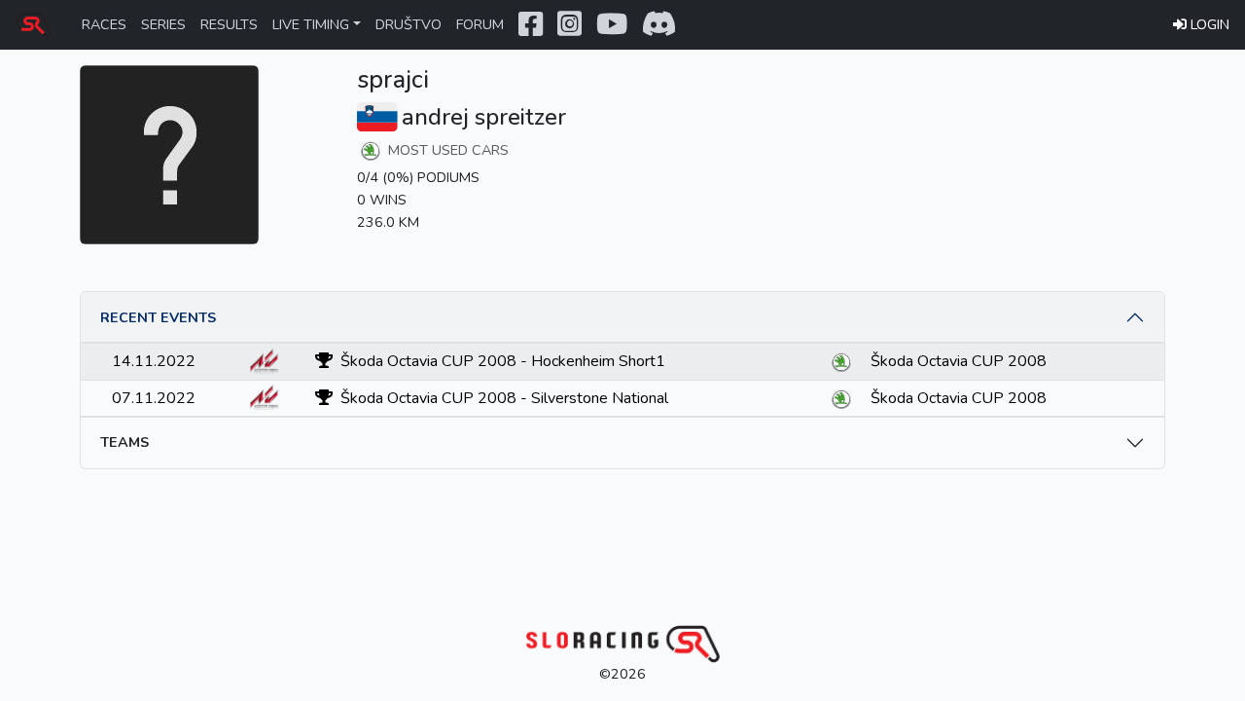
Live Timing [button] (310, 24)
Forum (480, 24)
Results (229, 24)
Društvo (408, 24)
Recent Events (158, 317)
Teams (124, 442)
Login (1210, 24)
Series (163, 24)
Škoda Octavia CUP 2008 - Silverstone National (502, 398)
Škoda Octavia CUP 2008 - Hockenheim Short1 (501, 361)
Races (104, 24)
